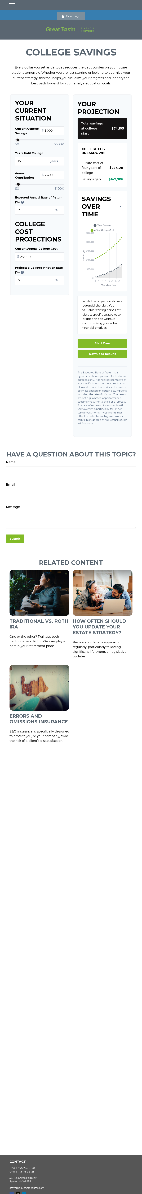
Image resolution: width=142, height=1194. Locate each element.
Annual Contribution (29, 175)
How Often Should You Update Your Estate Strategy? (99, 626)
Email (10, 484)
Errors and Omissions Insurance (39, 719)
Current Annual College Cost (36, 249)
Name (11, 462)
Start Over (102, 343)
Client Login (73, 16)
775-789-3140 (26, 1168)
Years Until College (29, 153)
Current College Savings (29, 131)
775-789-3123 (26, 1171)
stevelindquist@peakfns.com (27, 1187)
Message (13, 507)
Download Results (102, 354)
